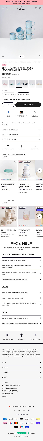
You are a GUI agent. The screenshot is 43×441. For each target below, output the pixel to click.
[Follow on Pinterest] (24, 410)
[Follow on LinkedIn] (28, 410)
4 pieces (9, 94)
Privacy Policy (7, 394)
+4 (27, 225)
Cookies (5, 382)
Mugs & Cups (13, 62)
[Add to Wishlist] (40, 56)
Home (4, 62)
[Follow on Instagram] (19, 410)
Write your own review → (21, 436)
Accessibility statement (11, 385)
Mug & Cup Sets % (25, 62)
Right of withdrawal (10, 391)
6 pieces (23, 94)
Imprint (5, 397)
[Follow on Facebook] (14, 410)
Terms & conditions (9, 388)
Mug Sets (38, 62)
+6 (10, 179)
